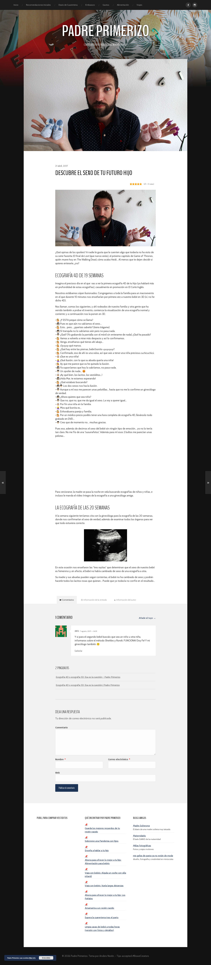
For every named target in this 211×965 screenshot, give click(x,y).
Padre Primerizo (105, 31)
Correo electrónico (119, 759)
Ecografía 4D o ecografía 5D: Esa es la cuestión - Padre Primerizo (88, 677)
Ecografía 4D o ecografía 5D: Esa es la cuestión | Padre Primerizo (88, 685)
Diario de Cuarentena (68, 5)
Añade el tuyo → (147, 617)
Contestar (78, 651)
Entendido (46, 958)
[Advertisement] (105, 464)
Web (57, 772)
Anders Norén (106, 956)
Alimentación (123, 5)
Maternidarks (139, 835)
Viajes (139, 5)
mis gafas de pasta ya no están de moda (153, 855)
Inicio (16, 5)
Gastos (106, 5)
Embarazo (90, 5)
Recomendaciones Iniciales (38, 5)
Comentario (61, 727)
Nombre (60, 759)
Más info (32, 958)
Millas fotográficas (142, 845)
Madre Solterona (141, 825)
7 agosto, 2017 (88, 631)
